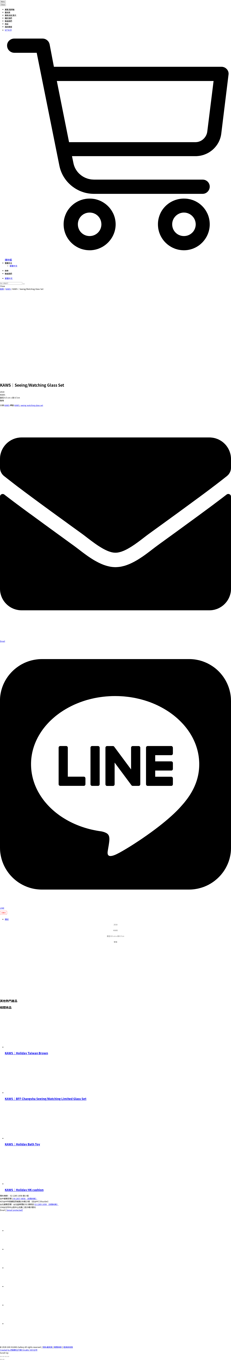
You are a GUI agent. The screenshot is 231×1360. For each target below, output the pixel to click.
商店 (6, 24)
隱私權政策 (48, 1347)
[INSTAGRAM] (23, 1286)
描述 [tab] (7, 919)
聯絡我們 (8, 21)
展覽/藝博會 (10, 9)
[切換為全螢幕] (3, 1356)
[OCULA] (23, 1230)
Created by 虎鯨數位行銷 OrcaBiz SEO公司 (18, 1349)
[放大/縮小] (1, 1356)
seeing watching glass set (32, 405)
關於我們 (8, 18)
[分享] (6, 1356)
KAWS (8, 289)
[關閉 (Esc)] (8, 1356)
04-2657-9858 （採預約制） (25, 1198)
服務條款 (58, 1347)
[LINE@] (23, 1267)
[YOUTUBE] (23, 1323)
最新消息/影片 (10, 15)
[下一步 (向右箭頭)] (3, 1359)
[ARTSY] (23, 1249)
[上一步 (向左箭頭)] (1, 1359)
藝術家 (7, 12)
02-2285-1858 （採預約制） (46, 1204)
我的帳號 (8, 26)
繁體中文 (8, 263)
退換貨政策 (68, 1347)
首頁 (2, 289)
